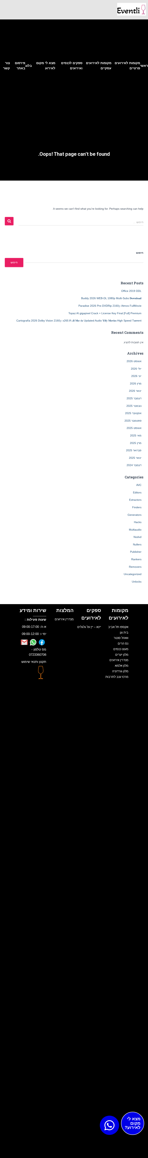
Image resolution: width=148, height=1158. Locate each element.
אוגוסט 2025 (134, 428)
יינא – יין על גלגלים (89, 627)
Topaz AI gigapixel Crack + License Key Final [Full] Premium (104, 313)
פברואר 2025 (133, 450)
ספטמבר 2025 (132, 420)
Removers (135, 566)
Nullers (137, 544)
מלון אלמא (121, 665)
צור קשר (6, 65)
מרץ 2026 (135, 383)
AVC (138, 484)
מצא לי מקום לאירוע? (132, 1123)
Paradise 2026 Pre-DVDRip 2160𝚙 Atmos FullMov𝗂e (109, 305)
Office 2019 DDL (131, 290)
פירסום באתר (20, 65)
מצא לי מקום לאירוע (45, 65)
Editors (137, 492)
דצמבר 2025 (134, 398)
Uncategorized (132, 574)
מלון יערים (121, 654)
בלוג (28, 66)
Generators (134, 514)
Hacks (137, 522)
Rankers (136, 559)
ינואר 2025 (135, 457)
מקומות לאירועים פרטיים (127, 65)
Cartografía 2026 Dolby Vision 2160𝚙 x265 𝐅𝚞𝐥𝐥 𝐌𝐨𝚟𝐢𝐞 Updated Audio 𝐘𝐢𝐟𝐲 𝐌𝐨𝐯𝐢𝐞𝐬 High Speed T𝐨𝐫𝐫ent (78, 320)
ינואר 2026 (135, 390)
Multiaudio (135, 529)
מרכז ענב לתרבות (116, 676)
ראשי (144, 66)
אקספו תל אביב (118, 627)
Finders (136, 507)
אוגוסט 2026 (134, 361)
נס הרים (123, 643)
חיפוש (139, 252)
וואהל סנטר (121, 638)
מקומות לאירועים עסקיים (98, 65)
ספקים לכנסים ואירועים (71, 65)
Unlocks (136, 581)
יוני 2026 (136, 376)
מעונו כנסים (120, 649)
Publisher (135, 551)
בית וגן (124, 632)
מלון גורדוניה (120, 671)
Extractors (135, 499)
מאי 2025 (135, 435)
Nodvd (137, 536)
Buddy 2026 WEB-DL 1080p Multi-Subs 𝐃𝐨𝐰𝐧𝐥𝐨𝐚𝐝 (111, 298)
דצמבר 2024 (134, 465)
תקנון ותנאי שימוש (33, 662)
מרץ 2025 (135, 443)
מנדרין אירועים (118, 660)
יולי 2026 (136, 368)
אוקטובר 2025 (133, 413)
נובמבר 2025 (133, 405)
